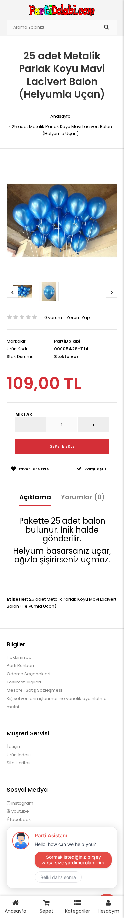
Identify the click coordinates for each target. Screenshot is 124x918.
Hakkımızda (19, 657)
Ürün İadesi (19, 755)
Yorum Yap (78, 317)
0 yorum (53, 317)
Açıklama (35, 497)
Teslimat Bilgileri (24, 682)
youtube (19, 811)
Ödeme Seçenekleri (28, 674)
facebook (20, 819)
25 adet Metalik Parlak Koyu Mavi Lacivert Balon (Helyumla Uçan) (62, 129)
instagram (21, 803)
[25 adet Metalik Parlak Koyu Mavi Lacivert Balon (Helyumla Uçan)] (62, 220)
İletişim (14, 746)
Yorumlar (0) (83, 497)
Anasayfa (60, 116)
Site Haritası (19, 763)
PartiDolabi (67, 341)
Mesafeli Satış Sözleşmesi (34, 690)
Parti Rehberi (20, 665)
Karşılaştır (95, 469)
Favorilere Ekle (34, 469)
